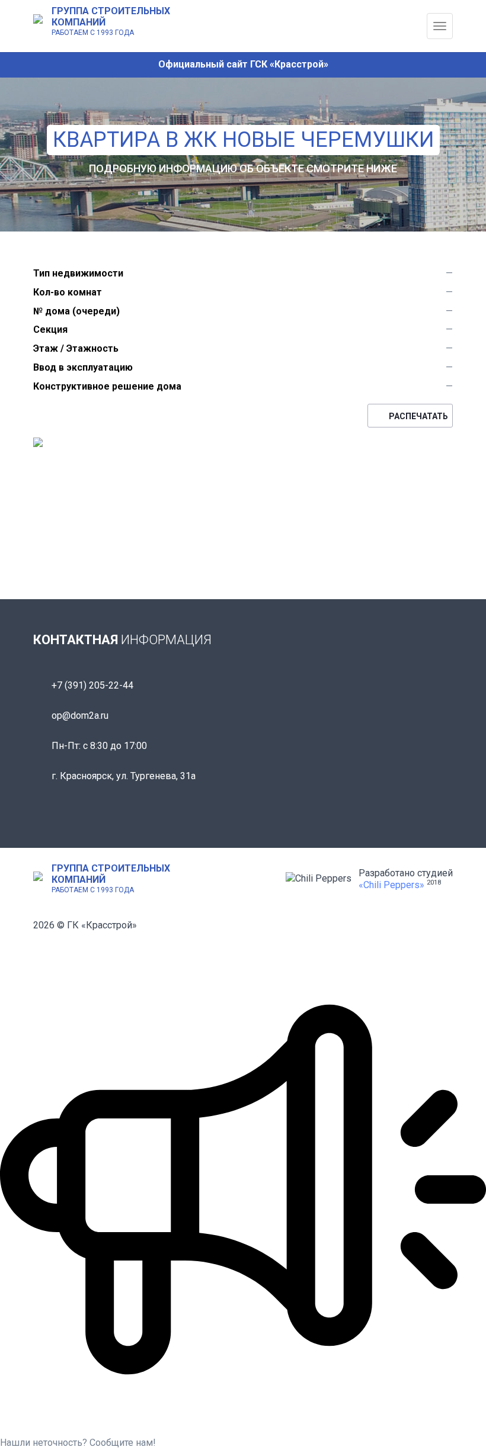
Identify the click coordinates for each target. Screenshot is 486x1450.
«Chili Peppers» (391, 884)
